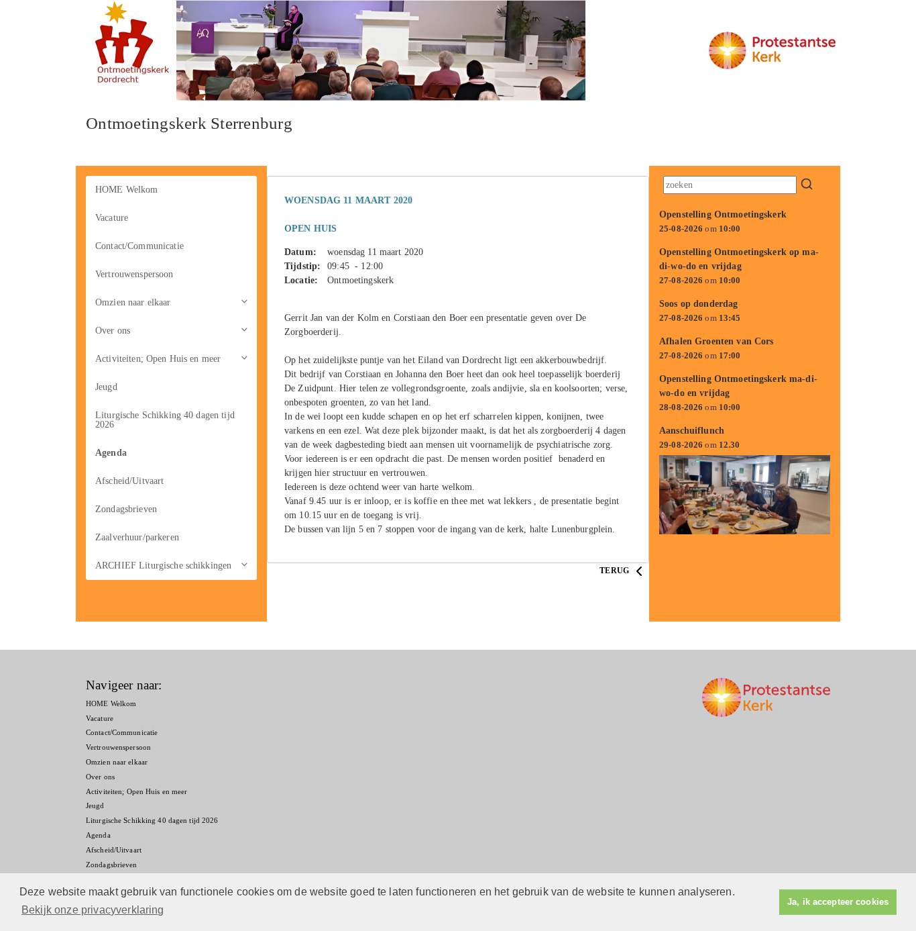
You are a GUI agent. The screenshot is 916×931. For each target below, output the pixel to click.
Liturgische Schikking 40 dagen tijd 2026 (165, 420)
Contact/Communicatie (139, 246)
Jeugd (106, 387)
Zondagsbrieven (126, 509)
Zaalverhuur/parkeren (137, 537)
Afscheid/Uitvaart (129, 481)
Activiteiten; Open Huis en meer (158, 359)
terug (615, 570)
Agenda (111, 453)
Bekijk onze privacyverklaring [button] (92, 910)
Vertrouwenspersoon (134, 274)
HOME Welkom (126, 190)
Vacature (111, 218)
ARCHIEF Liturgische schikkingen (163, 565)
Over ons (112, 331)
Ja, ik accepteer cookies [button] (838, 902)
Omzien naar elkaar (133, 302)
